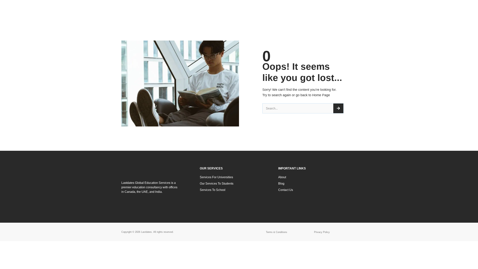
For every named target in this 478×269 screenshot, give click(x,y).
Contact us (285, 189)
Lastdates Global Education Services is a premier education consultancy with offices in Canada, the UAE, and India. (149, 187)
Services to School (212, 189)
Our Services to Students (216, 183)
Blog (281, 183)
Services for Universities (216, 177)
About (282, 177)
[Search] (338, 108)
